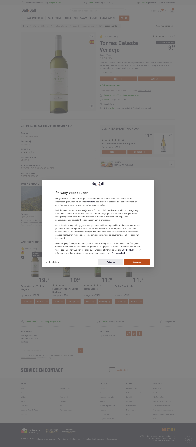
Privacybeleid (118, 253)
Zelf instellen (52, 262)
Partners (90, 202)
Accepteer (137, 262)
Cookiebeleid (128, 250)
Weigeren (111, 262)
